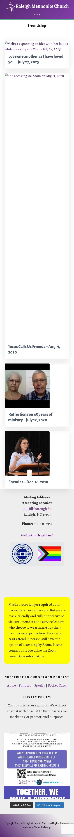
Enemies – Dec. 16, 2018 (28, 482)
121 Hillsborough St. (37, 508)
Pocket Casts (57, 685)
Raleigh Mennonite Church (37, 6)
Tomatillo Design (42, 827)
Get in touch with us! (37, 535)
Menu (37, 14)
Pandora (25, 685)
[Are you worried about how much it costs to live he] (37, 766)
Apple (11, 685)
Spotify (39, 685)
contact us (16, 650)
